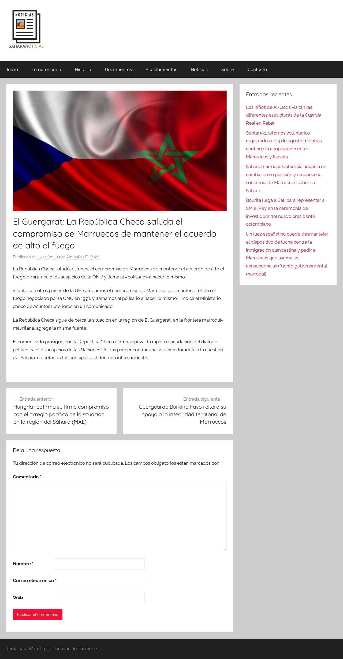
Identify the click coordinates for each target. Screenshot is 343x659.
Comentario (27, 476)
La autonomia (46, 69)
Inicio (12, 69)
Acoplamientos (161, 69)
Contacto (257, 69)
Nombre (23, 563)
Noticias (199, 69)
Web (18, 597)
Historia (83, 69)
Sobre (227, 69)
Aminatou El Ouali (82, 257)
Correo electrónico (35, 580)
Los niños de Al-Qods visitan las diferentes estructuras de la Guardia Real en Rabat (283, 115)
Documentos (118, 69)
